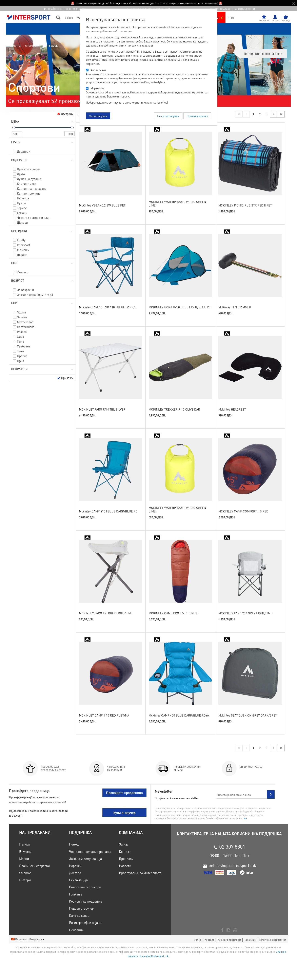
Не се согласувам (168, 116)
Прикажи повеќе (197, 116)
